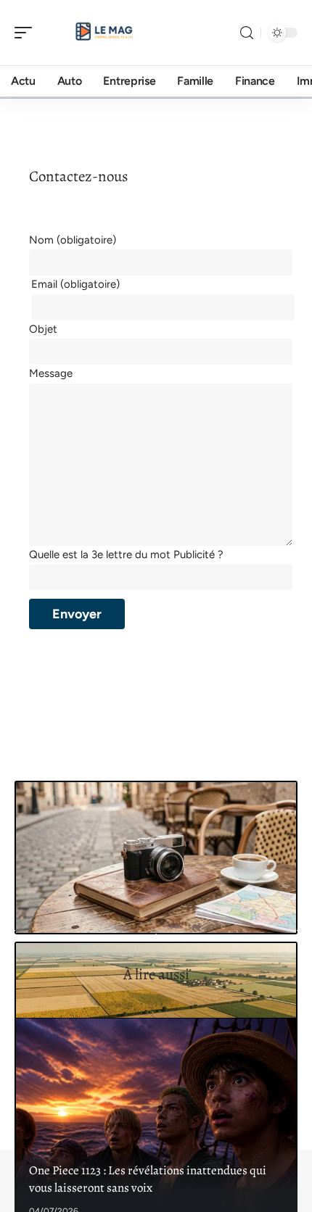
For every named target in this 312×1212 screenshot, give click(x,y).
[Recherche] (247, 33)
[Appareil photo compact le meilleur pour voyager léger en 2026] (156, 857)
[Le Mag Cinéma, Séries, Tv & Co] (104, 32)
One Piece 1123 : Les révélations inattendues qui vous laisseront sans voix (147, 1179)
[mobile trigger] (27, 32)
